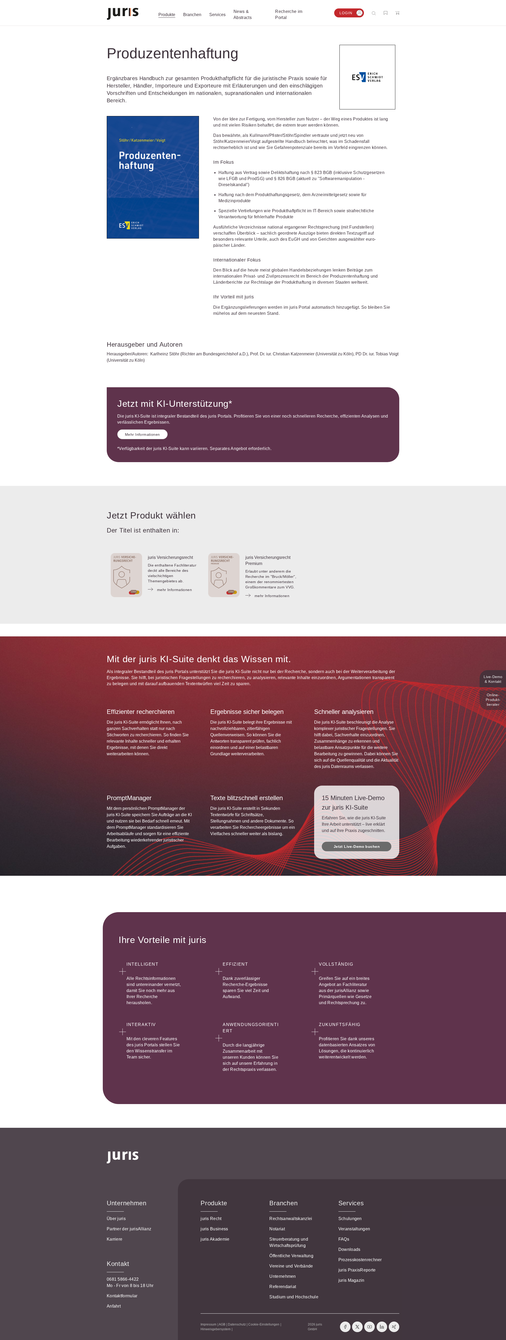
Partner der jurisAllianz (129, 1229)
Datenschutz (237, 1324)
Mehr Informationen (142, 434)
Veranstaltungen (354, 1229)
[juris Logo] (123, 14)
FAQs (343, 1239)
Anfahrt (114, 1306)
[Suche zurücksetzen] (370, 13)
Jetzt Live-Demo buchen (357, 846)
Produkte (214, 1203)
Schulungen (350, 1218)
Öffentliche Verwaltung (291, 1256)
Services (351, 1203)
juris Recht (211, 1218)
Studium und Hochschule (293, 1297)
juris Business (214, 1229)
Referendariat (282, 1286)
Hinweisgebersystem (216, 1329)
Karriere (114, 1239)
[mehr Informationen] (126, 575)
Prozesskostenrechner (360, 1259)
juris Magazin (351, 1280)
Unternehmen (282, 1276)
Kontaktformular (122, 1296)
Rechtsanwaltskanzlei (290, 1218)
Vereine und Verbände (291, 1266)
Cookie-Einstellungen (263, 1324)
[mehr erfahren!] (367, 77)
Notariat (277, 1229)
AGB (222, 1324)
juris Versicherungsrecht (170, 557)
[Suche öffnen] (375, 13)
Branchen (283, 1203)
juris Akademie (215, 1239)
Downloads (349, 1249)
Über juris (116, 1218)
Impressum (208, 1324)
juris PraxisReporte (357, 1270)
